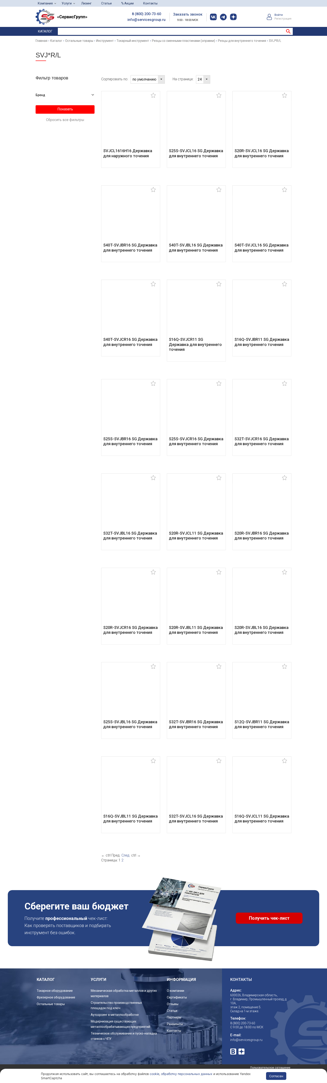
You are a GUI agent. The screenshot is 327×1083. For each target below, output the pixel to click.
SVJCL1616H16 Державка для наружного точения (127, 153)
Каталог (45, 31)
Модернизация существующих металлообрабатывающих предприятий (120, 1024)
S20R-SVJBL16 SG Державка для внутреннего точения (261, 630)
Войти (279, 14)
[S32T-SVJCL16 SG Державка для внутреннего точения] (196, 788)
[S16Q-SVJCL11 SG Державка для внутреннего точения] (262, 788)
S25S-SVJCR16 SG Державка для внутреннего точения (196, 441)
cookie (154, 1074)
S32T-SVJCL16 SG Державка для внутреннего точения (196, 819)
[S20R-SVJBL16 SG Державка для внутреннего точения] (262, 599)
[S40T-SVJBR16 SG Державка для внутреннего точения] (130, 217)
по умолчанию (144, 79)
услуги (98, 979)
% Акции (127, 3)
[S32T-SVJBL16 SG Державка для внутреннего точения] (130, 505)
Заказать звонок (187, 14)
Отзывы (172, 1004)
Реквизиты (175, 1024)
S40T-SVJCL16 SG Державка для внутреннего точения (261, 248)
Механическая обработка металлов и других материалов (124, 993)
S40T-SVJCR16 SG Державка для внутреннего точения (130, 342)
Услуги (67, 3)
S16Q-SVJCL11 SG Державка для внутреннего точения (261, 819)
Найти (288, 31)
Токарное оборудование (55, 990)
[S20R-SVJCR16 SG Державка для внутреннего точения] (130, 599)
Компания (45, 3)
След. (125, 855)
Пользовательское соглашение (270, 1067)
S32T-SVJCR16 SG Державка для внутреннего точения (261, 441)
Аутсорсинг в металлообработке (115, 1014)
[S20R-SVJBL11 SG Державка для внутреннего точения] (196, 599)
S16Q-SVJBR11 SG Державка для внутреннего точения (261, 342)
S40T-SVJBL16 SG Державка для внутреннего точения (196, 248)
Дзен (241, 1052)
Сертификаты (177, 997)
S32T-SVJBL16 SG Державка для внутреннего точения (130, 536)
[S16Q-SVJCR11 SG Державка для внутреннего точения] (196, 311)
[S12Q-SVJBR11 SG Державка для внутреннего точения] (262, 694)
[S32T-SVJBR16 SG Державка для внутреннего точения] (196, 694)
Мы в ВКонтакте (233, 1052)
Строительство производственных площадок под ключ (116, 1005)
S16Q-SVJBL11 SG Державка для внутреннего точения (130, 819)
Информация (181, 979)
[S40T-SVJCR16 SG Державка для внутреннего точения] (130, 311)
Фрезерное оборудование (56, 997)
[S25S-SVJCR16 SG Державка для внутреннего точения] (196, 411)
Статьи (106, 3)
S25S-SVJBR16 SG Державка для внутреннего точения (130, 441)
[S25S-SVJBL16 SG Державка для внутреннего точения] (130, 694)
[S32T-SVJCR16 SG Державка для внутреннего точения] (262, 411)
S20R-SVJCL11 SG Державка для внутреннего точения (196, 536)
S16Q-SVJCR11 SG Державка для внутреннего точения (195, 344)
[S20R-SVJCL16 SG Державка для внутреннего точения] (262, 123)
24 (200, 79)
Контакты (150, 3)
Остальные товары (51, 1004)
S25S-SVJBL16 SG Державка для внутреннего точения (130, 724)
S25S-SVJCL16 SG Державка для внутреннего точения (196, 153)
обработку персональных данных (186, 1074)
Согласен (276, 1076)
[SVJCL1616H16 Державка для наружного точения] (130, 123)
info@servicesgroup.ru (146, 20)
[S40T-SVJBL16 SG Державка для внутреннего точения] (196, 217)
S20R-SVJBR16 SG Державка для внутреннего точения (261, 536)
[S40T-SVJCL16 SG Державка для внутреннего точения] (262, 217)
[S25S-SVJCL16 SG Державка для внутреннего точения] (196, 123)
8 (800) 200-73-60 (146, 14)
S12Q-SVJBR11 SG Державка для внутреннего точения (261, 724)
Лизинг (86, 3)
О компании (175, 990)
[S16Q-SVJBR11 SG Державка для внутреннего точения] (262, 311)
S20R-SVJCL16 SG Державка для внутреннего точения (261, 153)
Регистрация (283, 18)
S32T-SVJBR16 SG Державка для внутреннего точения (196, 724)
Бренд (40, 95)
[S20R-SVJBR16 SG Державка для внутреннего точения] (262, 505)
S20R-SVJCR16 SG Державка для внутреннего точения (130, 630)
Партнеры (174, 1017)
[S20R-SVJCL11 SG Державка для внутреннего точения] (196, 505)
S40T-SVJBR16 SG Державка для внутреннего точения (130, 248)
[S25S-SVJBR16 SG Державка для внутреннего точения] (130, 411)
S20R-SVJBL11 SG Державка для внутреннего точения (196, 630)
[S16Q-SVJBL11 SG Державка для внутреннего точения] (130, 788)
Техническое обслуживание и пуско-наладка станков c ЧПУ (124, 1036)
